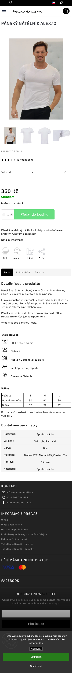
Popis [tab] (7, 272)
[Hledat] (61, 3)
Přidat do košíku (34, 214)
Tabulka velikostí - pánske (17, 544)
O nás (4, 519)
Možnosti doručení (12, 203)
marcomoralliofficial (19, 502)
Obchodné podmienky (14, 529)
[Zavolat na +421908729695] (11, 2)
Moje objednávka (11, 524)
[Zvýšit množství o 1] (11, 214)
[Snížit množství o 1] (3, 214)
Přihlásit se (36, 623)
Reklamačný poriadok (14, 539)
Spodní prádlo (45, 434)
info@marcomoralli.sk (19, 492)
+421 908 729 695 (17, 497)
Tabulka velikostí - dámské (17, 549)
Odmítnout (36, 666)
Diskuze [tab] (39, 272)
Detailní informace (12, 239)
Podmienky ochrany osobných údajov (24, 534)
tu (41, 642)
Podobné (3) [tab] (23, 272)
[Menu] (4, 14)
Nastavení (36, 649)
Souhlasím (36, 657)
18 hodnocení (25, 160)
